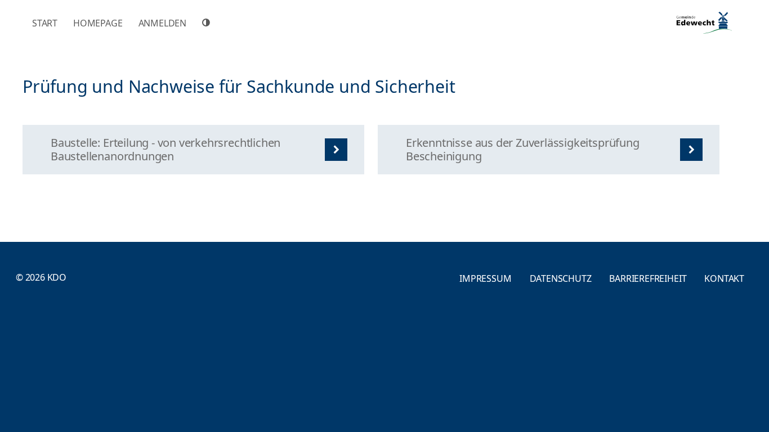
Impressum (485, 278)
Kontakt (724, 278)
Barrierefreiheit (647, 278)
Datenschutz (561, 278)
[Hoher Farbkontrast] (207, 22)
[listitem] (193, 149)
